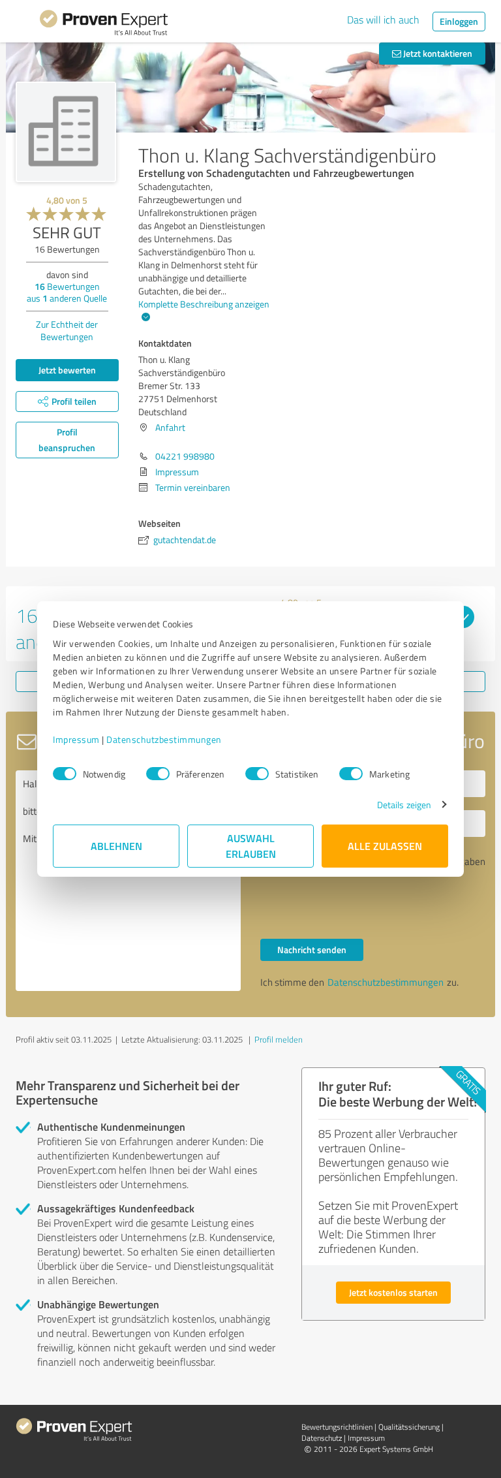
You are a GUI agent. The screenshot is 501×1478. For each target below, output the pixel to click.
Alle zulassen (385, 845)
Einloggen (459, 21)
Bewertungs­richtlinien (336, 1426)
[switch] (158, 773)
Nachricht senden (311, 949)
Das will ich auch (383, 19)
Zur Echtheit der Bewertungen (67, 330)
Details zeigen (404, 804)
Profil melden (278, 1039)
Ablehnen (116, 845)
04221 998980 (185, 456)
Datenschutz (321, 1437)
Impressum (76, 739)
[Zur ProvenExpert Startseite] (104, 25)
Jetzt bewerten (67, 370)
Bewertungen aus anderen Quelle (67, 292)
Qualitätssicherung (409, 1426)
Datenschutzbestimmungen (164, 739)
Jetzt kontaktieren (436, 53)
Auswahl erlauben (251, 845)
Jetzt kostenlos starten (393, 1292)
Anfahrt (170, 427)
